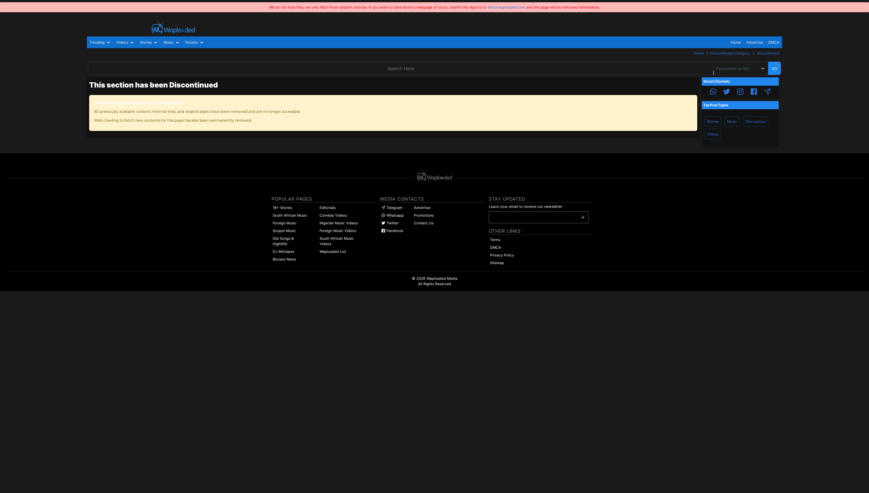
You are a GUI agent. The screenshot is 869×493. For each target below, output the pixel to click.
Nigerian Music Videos (339, 223)
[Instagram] (740, 92)
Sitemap (497, 263)
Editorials (328, 207)
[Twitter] (727, 92)
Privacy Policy (502, 255)
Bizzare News (284, 259)
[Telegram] (767, 92)
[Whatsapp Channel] (713, 92)
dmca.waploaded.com (506, 7)
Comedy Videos (333, 215)
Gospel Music (284, 230)
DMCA (773, 42)
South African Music (290, 215)
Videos (713, 134)
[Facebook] (754, 92)
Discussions (755, 121)
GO (774, 68)
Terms (495, 239)
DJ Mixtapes (283, 251)
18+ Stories (282, 207)
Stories (713, 121)
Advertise (422, 207)
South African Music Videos (337, 241)
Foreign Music (284, 223)
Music (732, 121)
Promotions (424, 215)
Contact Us (423, 223)
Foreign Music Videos (338, 230)
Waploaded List (333, 251)
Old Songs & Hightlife (283, 241)
